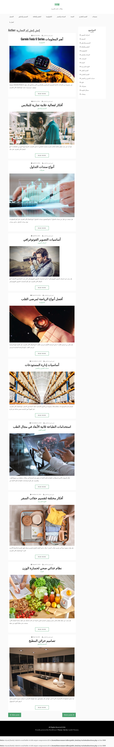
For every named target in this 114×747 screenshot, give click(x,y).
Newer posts (68, 715)
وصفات (83, 94)
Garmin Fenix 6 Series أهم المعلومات (42, 39)
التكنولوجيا (49, 16)
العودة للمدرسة (42, 501)
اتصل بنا (11, 22)
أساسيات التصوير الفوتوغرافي (42, 239)
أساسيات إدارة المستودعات (42, 364)
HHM (57, 4)
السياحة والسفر (61, 16)
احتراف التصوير (42, 243)
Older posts (15, 715)
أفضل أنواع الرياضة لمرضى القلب (42, 298)
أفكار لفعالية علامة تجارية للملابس (42, 105)
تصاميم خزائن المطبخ (42, 640)
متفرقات (94, 16)
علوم (82, 82)
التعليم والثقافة (37, 16)
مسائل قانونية (85, 90)
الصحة (72, 16)
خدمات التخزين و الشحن (42, 368)
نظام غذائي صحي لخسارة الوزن (42, 568)
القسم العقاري (83, 16)
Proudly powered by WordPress (45, 730)
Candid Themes (73, 730)
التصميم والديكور (23, 16)
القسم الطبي (42, 430)
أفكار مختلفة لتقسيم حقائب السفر (42, 498)
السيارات (83, 59)
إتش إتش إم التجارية (48, 35)
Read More (42, 93)
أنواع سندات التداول (42, 166)
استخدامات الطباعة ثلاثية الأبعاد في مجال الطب (42, 426)
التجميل (11, 16)
